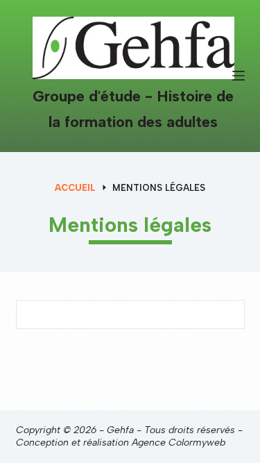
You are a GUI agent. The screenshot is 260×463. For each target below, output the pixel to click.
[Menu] (238, 75)
